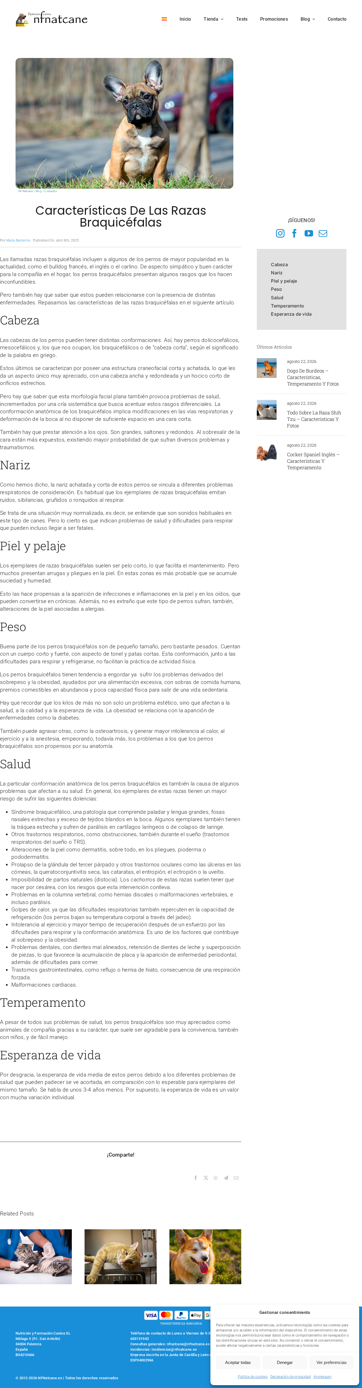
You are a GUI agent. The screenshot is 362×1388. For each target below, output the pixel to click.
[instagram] (280, 233)
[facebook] (294, 233)
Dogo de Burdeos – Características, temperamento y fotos (313, 377)
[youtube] (309, 233)
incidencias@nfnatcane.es (174, 1349)
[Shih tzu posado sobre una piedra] (267, 402)
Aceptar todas (238, 1362)
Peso (276, 289)
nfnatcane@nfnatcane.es (188, 1344)
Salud (277, 297)
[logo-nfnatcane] (52, 13)
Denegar (285, 1362)
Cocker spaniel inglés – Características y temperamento (313, 461)
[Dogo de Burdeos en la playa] (267, 361)
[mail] (323, 233)
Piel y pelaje (284, 281)
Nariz (277, 273)
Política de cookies (252, 1377)
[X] (206, 1178)
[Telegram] (226, 1178)
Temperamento (287, 306)
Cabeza (279, 264)
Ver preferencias (331, 1362)
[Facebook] (196, 1178)
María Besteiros (18, 240)
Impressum (323, 1377)
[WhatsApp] (216, 1178)
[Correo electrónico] (236, 1178)
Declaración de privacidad (290, 1377)
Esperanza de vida (291, 314)
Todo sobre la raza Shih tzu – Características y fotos (314, 419)
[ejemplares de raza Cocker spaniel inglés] (267, 444)
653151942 (139, 1339)
